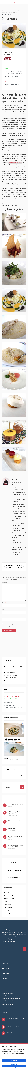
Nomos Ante (13, 1004)
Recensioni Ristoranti (9, 898)
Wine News (7, 910)
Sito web (4, 616)
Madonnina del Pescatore (12, 739)
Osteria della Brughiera (14, 870)
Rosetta (11, 993)
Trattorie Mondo (8, 907)
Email (4, 609)
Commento (5, 582)
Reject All (14, 1067)
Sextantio (14, 863)
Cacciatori (11, 995)
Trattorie (6, 901)
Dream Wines (7, 893)
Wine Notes (7, 913)
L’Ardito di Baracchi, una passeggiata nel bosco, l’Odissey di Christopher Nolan (13, 1000)
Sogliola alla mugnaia (15, 162)
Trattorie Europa (8, 904)
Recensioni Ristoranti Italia (10, 12)
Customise (14, 1064)
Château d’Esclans (13, 877)
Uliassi (6, 758)
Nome (4, 602)
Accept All (14, 1060)
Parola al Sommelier (9, 895)
